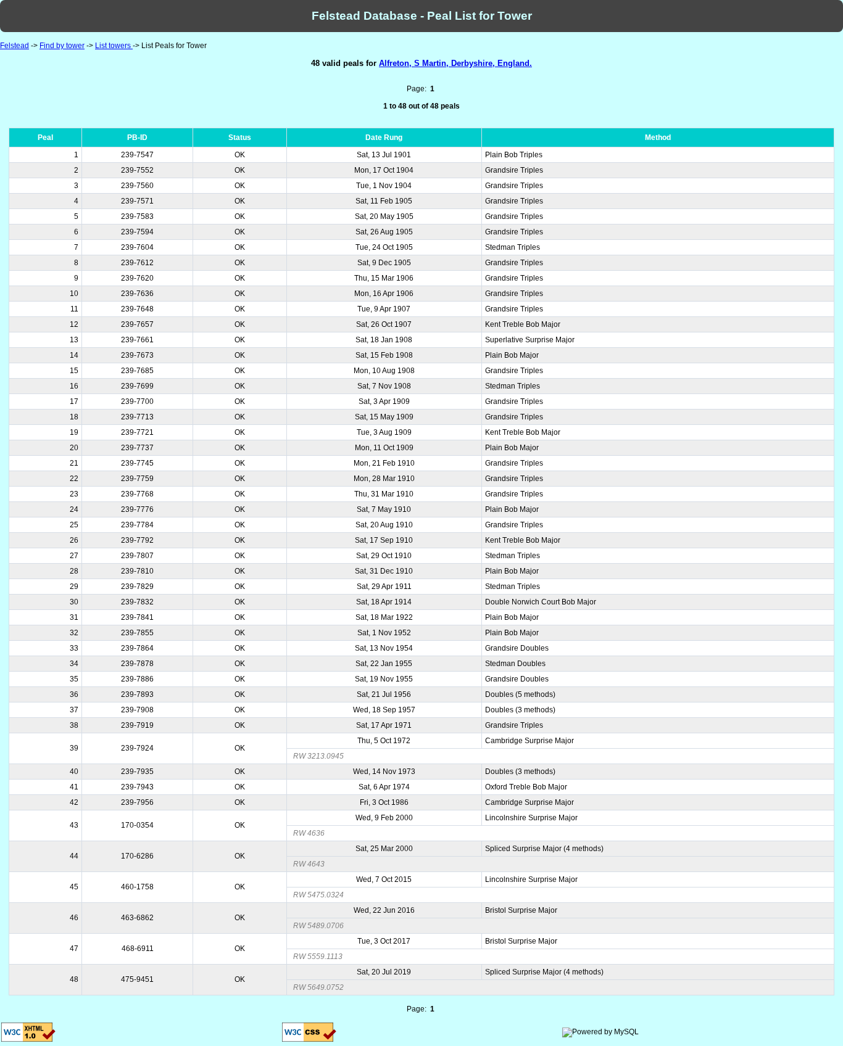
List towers (114, 45)
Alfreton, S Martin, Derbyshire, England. (455, 63)
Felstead (14, 45)
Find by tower (62, 45)
